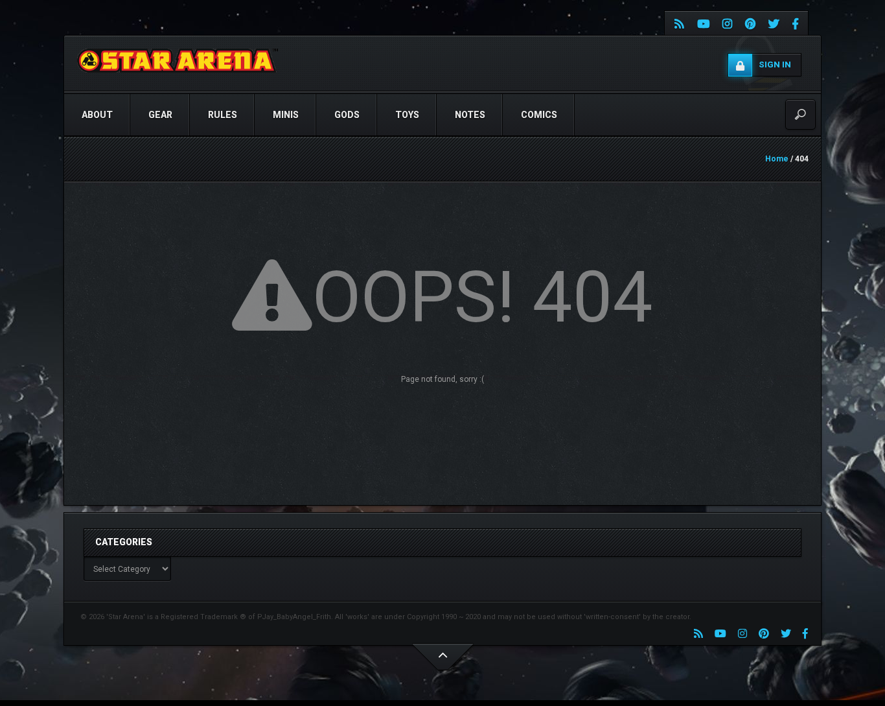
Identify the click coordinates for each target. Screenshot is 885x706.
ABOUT (97, 115)
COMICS (539, 115)
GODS (347, 115)
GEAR (160, 115)
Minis (286, 115)
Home (776, 158)
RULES (222, 115)
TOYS (407, 115)
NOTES (470, 115)
